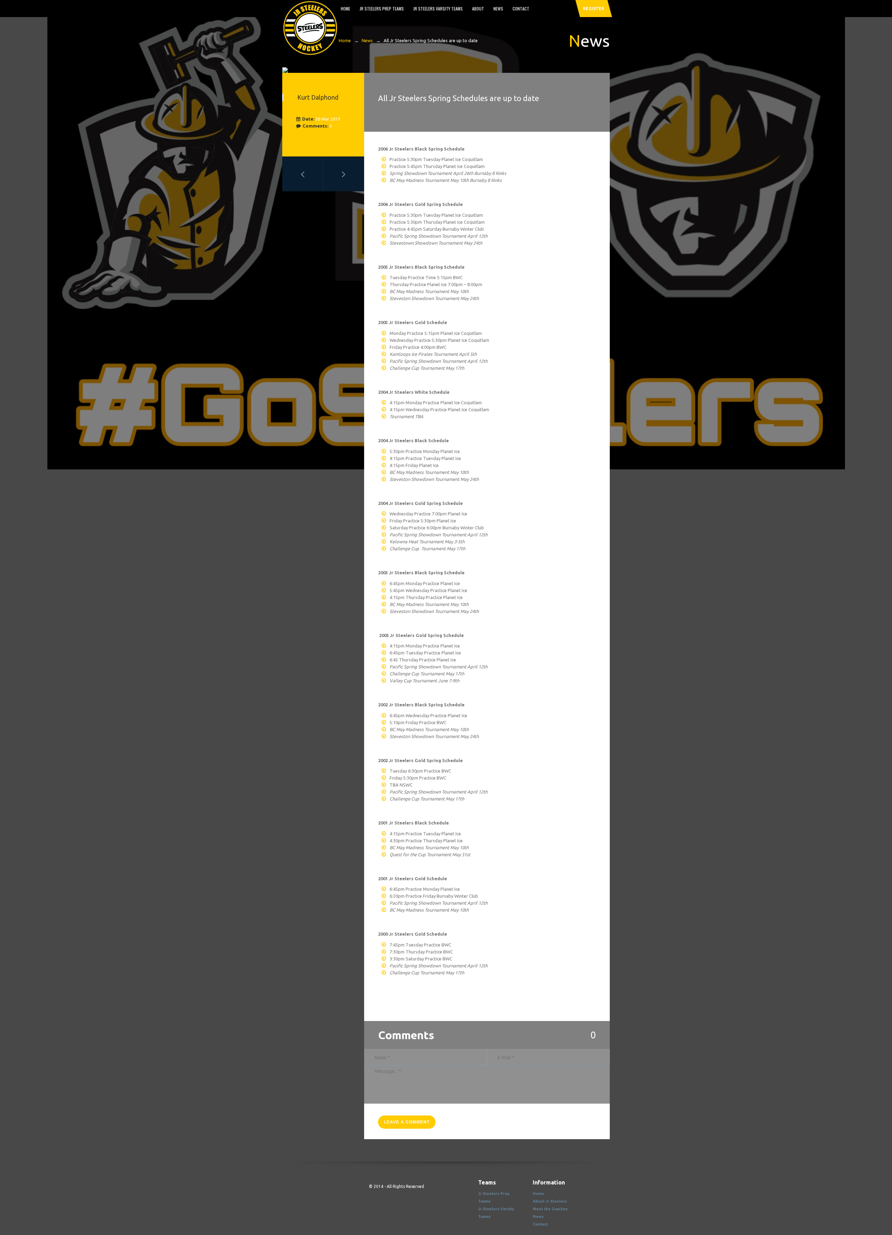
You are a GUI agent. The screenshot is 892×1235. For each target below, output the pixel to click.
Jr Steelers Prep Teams (382, 8)
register (593, 8)
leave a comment (407, 1122)
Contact (521, 8)
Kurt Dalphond (317, 97)
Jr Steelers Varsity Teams (438, 8)
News (498, 8)
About (478, 8)
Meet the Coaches (550, 1209)
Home (345, 8)
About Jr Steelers (550, 1201)
